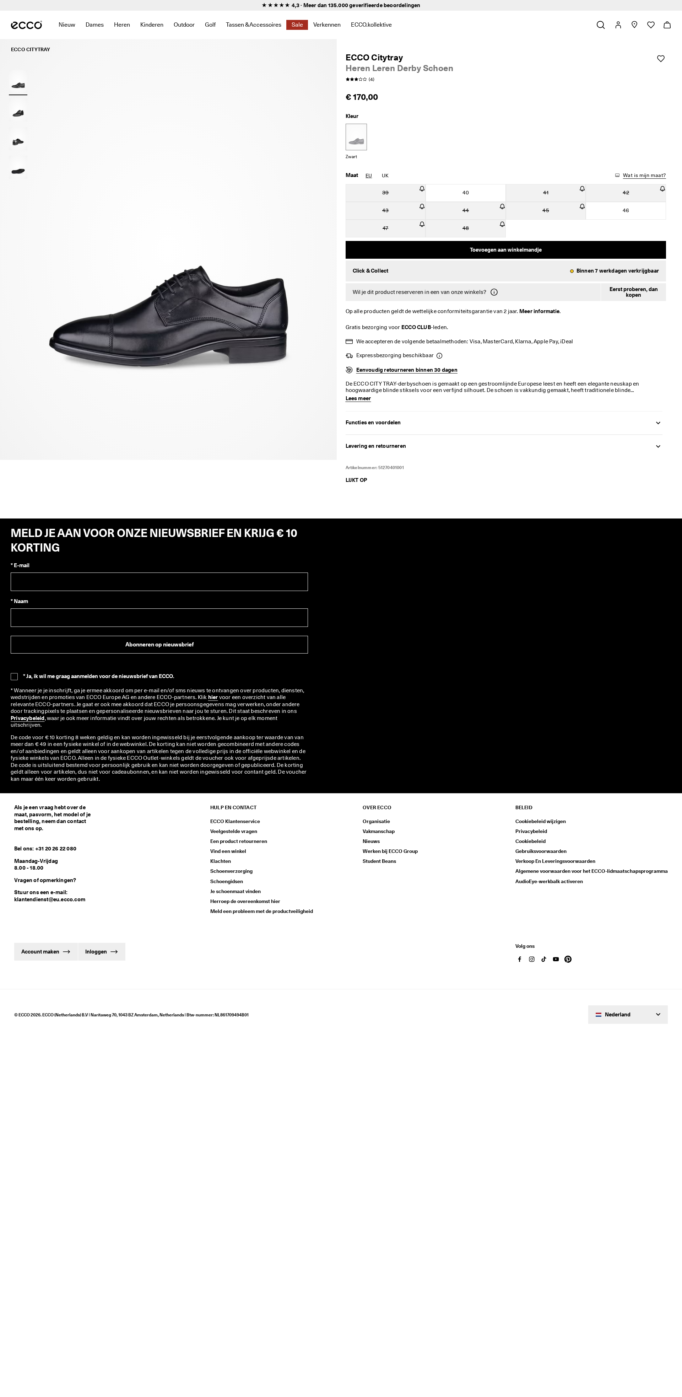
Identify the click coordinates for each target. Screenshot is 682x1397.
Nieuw (67, 24)
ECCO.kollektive (371, 24)
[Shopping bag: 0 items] (667, 25)
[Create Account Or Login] (618, 25)
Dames (95, 24)
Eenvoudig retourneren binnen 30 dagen (407, 370)
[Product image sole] (18, 167)
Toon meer (118, 1234)
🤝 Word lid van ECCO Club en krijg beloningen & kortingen (341, 5)
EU (369, 175)
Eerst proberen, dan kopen (634, 292)
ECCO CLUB (416, 327)
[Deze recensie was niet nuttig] (663, 1255)
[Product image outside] (18, 81)
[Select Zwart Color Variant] (356, 137)
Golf (210, 24)
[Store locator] (634, 25)
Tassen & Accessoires (253, 24)
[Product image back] (18, 138)
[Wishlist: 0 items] (651, 25)
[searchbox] (35, 1111)
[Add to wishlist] (660, 58)
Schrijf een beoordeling (453, 1051)
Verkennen (327, 24)
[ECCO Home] (26, 25)
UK (385, 175)
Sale (297, 24)
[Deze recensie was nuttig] (650, 1255)
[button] (506, 271)
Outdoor (184, 24)
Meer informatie (539, 311)
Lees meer (340, 1189)
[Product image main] (18, 110)
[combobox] (106, 1112)
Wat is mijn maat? (644, 175)
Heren (122, 24)
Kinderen (151, 24)
